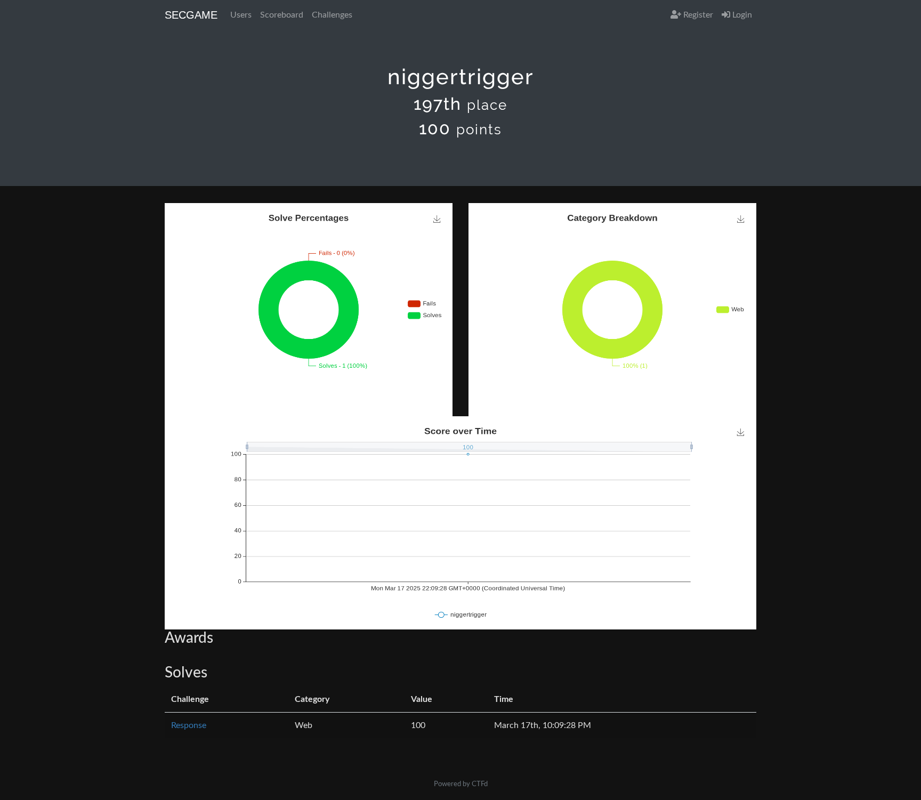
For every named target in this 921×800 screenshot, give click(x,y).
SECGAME (191, 15)
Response (188, 725)
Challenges (332, 15)
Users (241, 15)
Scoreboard (281, 15)
